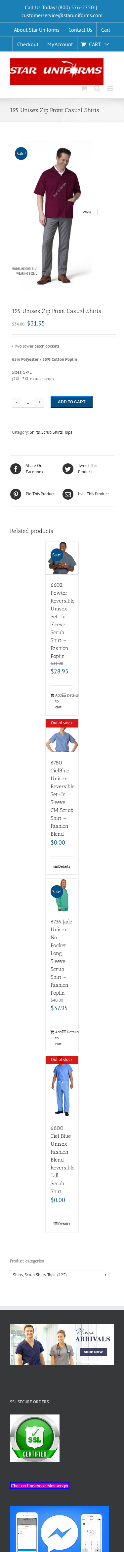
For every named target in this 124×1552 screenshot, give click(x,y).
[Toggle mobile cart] (84, 88)
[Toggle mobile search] (97, 88)
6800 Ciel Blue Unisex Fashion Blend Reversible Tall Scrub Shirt (62, 1160)
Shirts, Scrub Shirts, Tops (51, 432)
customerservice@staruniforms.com (62, 15)
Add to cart (71, 402)
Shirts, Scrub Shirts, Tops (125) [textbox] (60, 1275)
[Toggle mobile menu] (110, 88)
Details (70, 695)
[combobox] (62, 1274)
